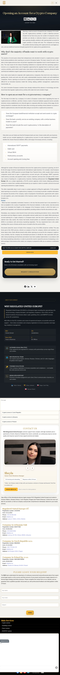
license (3, 200)
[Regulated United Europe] (4, 3)
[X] (31, 19)
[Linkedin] (28, 19)
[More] (34, 19)
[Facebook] (25, 19)
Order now (30, 252)
